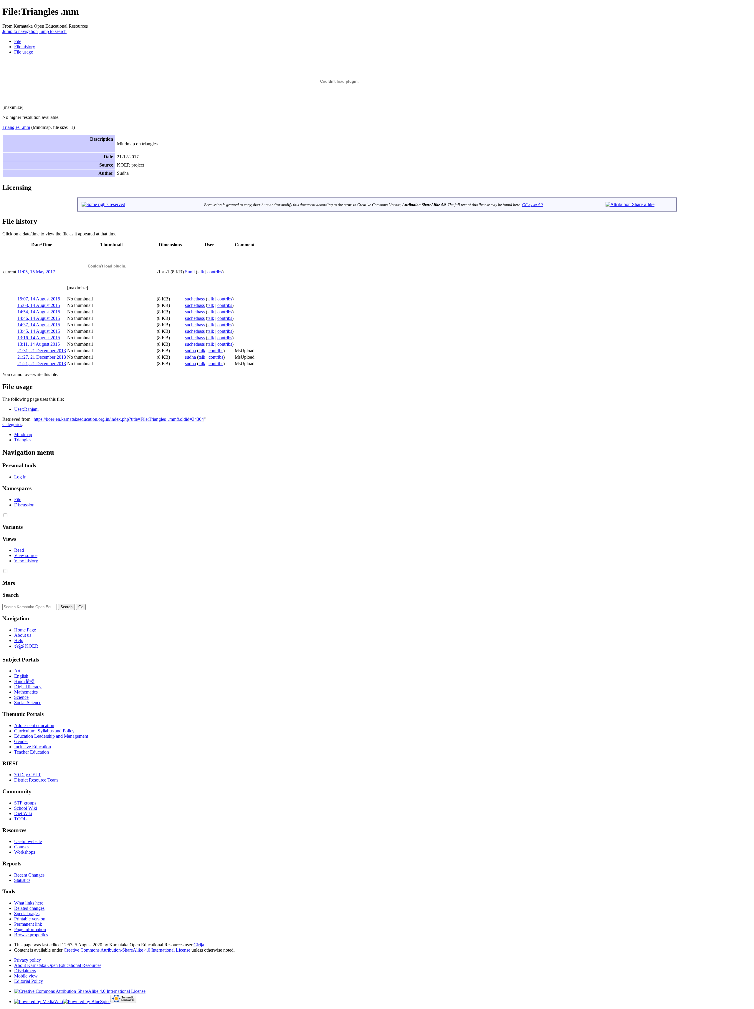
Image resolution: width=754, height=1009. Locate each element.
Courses (21, 846)
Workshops (24, 852)
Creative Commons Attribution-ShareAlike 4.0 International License (127, 950)
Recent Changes (29, 874)
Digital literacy (28, 686)
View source (25, 555)
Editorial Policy (28, 981)
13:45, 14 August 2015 (38, 331)
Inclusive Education (32, 746)
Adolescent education (34, 725)
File (17, 41)
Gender (21, 741)
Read (19, 550)
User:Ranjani (26, 409)
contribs (214, 271)
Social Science (27, 702)
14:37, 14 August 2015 (38, 324)
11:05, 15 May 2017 (36, 271)
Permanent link (28, 924)
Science (21, 697)
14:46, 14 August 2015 (38, 318)
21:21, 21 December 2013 (41, 363)
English (21, 676)
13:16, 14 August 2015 (38, 337)
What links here (28, 902)
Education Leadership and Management (51, 736)
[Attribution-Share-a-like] (630, 204)
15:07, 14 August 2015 (38, 298)
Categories (12, 424)
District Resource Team (36, 779)
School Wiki (25, 808)
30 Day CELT (27, 774)
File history (24, 46)
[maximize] (12, 107)
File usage (23, 51)
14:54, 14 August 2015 (38, 311)
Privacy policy (27, 960)
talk (200, 271)
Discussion (24, 504)
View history (26, 560)
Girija (199, 944)
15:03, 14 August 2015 (38, 305)
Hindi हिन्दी (24, 681)
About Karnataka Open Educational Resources (57, 965)
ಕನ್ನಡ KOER (26, 646)
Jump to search (53, 31)
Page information (30, 929)
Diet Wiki (23, 813)
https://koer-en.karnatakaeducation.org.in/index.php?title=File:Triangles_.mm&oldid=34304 (119, 419)
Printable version (29, 918)
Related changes (29, 908)
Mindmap (23, 434)
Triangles (22, 439)
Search (10, 595)
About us (22, 635)
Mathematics (26, 691)
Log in (20, 476)
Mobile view (26, 975)
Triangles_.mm (16, 127)
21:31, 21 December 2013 (41, 350)
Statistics (22, 880)
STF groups (25, 802)
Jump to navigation (20, 31)
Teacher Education (31, 751)
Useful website (28, 841)
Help (18, 640)
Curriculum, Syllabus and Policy (44, 730)
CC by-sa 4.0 (532, 204)
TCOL (20, 818)
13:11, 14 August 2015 (38, 344)
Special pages (26, 913)
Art (17, 670)
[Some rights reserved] (103, 204)
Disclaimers (25, 970)
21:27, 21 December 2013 (41, 357)
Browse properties (31, 934)
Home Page (25, 629)
